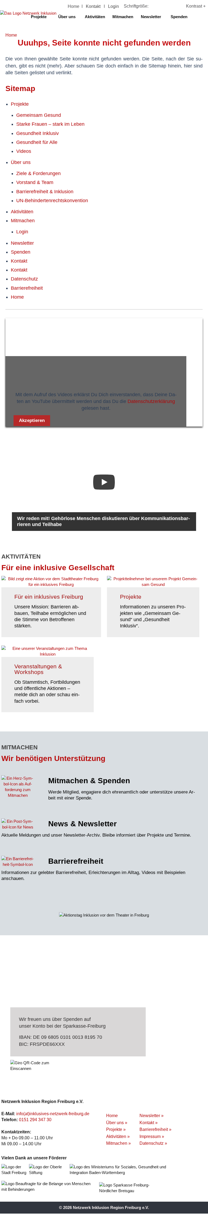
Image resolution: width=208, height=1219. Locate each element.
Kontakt (93, 6)
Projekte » (116, 1129)
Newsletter (151, 16)
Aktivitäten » (118, 1136)
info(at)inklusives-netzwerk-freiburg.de (52, 1113)
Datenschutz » (153, 1143)
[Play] (104, 482)
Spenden (179, 16)
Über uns (67, 16)
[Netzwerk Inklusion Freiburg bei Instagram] (202, 17)
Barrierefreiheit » (155, 1129)
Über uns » (116, 1122)
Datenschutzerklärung (151, 401)
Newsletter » (151, 1115)
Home (73, 6)
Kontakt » (148, 1122)
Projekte (39, 16)
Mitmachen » (118, 1143)
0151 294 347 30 (35, 1119)
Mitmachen (122, 16)
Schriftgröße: (136, 6)
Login (113, 6)
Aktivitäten (95, 16)
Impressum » (151, 1136)
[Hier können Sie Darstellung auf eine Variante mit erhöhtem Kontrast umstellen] (191, 6)
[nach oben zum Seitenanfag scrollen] (200, 165)
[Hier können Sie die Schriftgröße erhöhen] (162, 6)
